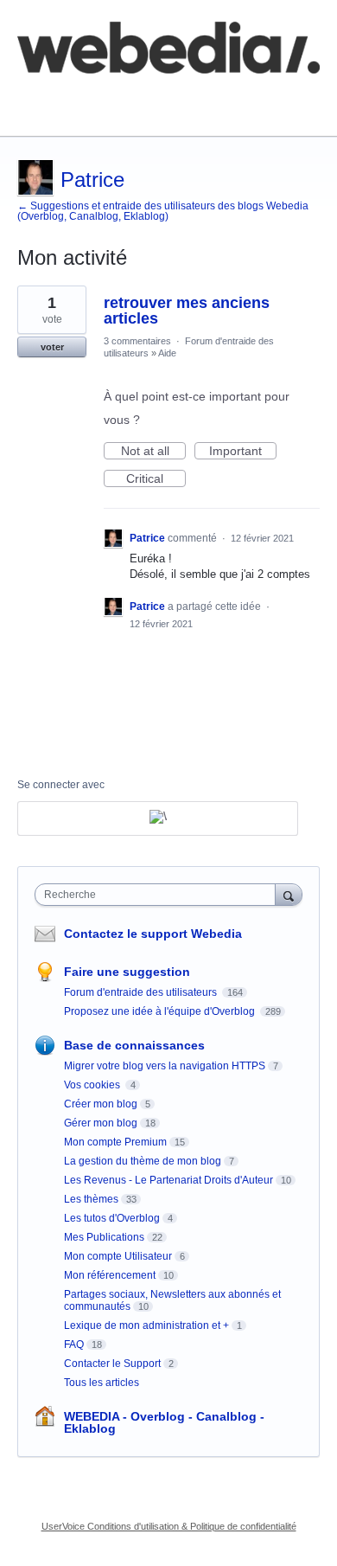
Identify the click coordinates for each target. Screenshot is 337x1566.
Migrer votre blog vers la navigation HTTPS (164, 1066)
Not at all (153, 451)
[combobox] (159, 895)
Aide (167, 353)
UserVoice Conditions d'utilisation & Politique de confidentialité (168, 1526)
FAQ (206, 97)
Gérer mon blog (100, 1123)
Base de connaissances (82, 109)
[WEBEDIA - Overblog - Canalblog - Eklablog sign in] (157, 818)
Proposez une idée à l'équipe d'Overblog (161, 1011)
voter (52, 347)
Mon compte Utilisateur (118, 1256)
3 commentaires (137, 341)
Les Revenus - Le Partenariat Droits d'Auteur (168, 1180)
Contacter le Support (112, 1363)
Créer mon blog (100, 1104)
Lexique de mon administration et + (146, 1325)
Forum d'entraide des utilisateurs (141, 992)
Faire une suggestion (127, 972)
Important (243, 451)
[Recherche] (288, 894)
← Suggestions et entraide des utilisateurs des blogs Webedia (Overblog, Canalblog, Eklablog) (162, 211)
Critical (156, 479)
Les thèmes (91, 1199)
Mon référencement (110, 1275)
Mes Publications (104, 1237)
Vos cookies (93, 1085)
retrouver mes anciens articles (187, 310)
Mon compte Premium (115, 1142)
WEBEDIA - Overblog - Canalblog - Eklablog (164, 1422)
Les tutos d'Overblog (112, 1218)
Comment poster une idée (88, 97)
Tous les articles (101, 1383)
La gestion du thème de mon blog (142, 1161)
